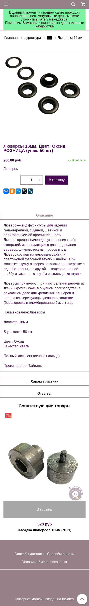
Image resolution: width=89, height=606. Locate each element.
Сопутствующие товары (44, 405)
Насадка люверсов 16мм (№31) (44, 530)
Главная (11, 38)
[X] (24, 191)
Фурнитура (32, 38)
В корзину (44, 509)
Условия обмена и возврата (44, 562)
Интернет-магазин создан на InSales (44, 599)
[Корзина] (84, 4)
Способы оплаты (61, 554)
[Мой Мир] (18, 191)
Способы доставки (29, 554)
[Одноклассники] (12, 191)
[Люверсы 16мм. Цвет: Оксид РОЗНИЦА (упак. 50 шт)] (44, 91)
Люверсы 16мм (70, 38)
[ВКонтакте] (6, 191)
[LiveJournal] (30, 191)
